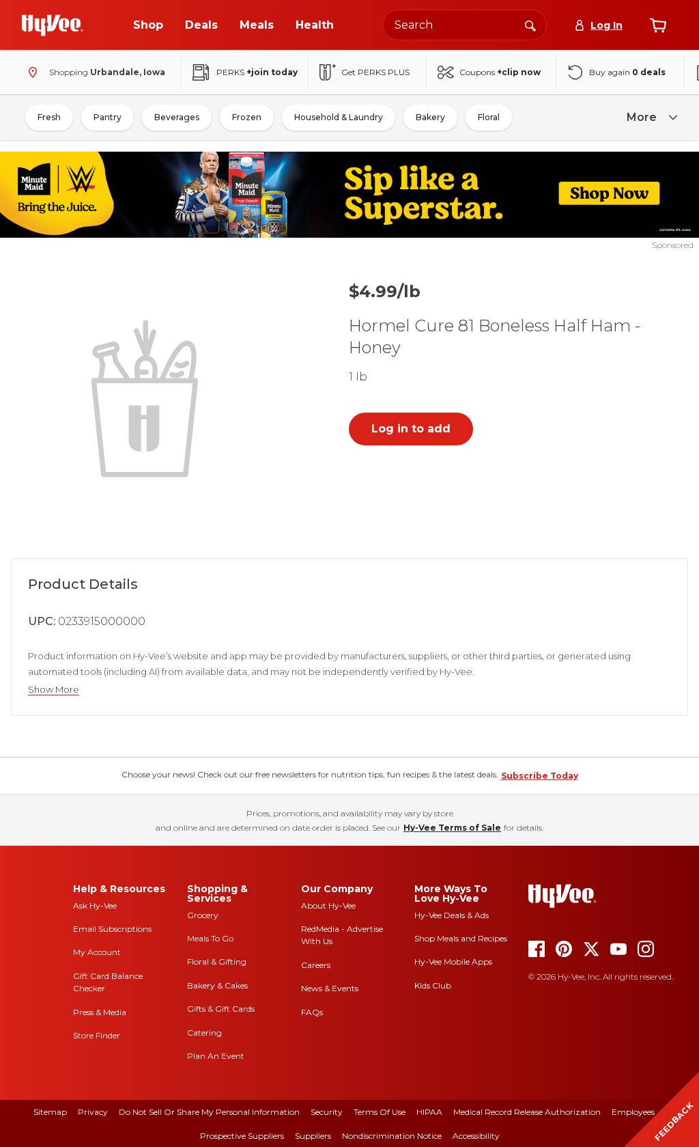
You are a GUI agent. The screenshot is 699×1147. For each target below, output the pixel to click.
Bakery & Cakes (217, 985)
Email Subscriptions (112, 929)
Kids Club (432, 985)
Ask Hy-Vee (95, 905)
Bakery (430, 117)
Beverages (176, 117)
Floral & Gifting (216, 961)
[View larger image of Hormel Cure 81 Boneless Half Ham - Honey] (147, 397)
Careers (315, 965)
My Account (97, 952)
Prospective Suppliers (242, 1136)
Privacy (93, 1112)
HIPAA (429, 1112)
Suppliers (313, 1136)
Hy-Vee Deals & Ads (451, 915)
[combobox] (465, 25)
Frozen (246, 117)
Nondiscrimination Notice (392, 1136)
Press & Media (99, 1012)
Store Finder (96, 1035)
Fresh (49, 117)
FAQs (312, 1012)
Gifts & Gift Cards (221, 1009)
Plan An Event (215, 1056)
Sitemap (50, 1112)
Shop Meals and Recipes (460, 938)
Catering (204, 1032)
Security (327, 1112)
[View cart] (658, 25)
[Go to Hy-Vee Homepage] (52, 25)
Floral (489, 117)
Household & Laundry (338, 117)
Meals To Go (210, 938)
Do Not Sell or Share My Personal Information (209, 1112)
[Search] (530, 24)
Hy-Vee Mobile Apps (453, 961)
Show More (53, 690)
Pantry (108, 117)
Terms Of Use (379, 1112)
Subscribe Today (539, 776)
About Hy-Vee (328, 905)
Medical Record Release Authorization (527, 1112)
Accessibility (476, 1136)
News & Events (329, 988)
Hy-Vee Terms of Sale (452, 828)
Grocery (202, 915)
